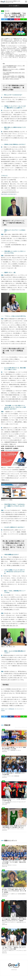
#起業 (2, 708)
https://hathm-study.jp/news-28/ (13, 450)
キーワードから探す (13, 5)
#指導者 (3, 710)
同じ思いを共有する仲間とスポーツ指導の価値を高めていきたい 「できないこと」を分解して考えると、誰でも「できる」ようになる (14, 77)
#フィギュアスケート (19, 708)
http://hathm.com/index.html (8, 194)
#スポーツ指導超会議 (9, 708)
